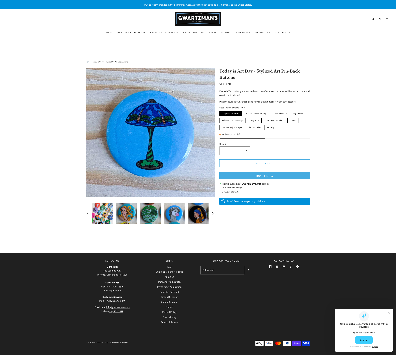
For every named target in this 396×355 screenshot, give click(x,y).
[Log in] (380, 19)
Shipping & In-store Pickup (169, 271)
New (109, 32)
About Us (169, 276)
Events (226, 32)
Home (88, 62)
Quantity (223, 143)
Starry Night (254, 120)
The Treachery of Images (232, 127)
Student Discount (169, 302)
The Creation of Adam (274, 120)
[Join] (248, 270)
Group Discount (169, 297)
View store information (231, 191)
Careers (169, 307)
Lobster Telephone (279, 113)
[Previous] (140, 4)
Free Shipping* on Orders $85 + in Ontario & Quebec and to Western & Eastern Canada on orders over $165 (198, 4)
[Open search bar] (373, 18)
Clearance (282, 32)
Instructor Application (169, 281)
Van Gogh (271, 127)
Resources (262, 32)
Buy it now (264, 176)
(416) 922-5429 (115, 311)
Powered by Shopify (120, 342)
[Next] (255, 4)
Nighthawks (298, 113)
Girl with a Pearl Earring (256, 113)
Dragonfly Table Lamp (231, 113)
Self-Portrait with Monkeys (232, 120)
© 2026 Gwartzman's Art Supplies (98, 342)
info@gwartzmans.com (118, 307)
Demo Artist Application (169, 287)
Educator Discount (169, 292)
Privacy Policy (169, 317)
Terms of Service (169, 322)
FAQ (169, 266)
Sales (213, 32)
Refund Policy (169, 312)
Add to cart (265, 163)
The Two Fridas (254, 127)
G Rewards (243, 32)
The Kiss (293, 120)
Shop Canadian (193, 32)
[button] (88, 213)
